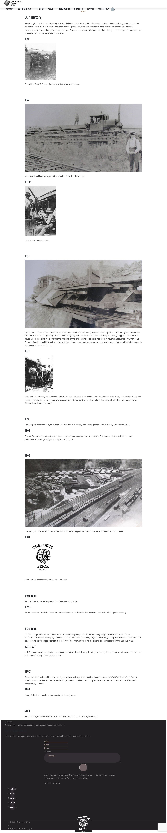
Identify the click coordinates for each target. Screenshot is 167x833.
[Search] (113, 9)
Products (9, 9)
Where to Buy (103, 9)
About (50, 9)
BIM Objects (78, 9)
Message (48, 751)
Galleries (40, 9)
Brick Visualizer (64, 9)
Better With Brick (25, 9)
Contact (90, 9)
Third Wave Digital (24, 828)
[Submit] (83, 767)
